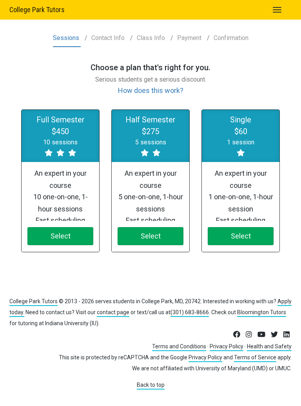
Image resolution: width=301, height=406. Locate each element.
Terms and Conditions (179, 346)
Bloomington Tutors (261, 312)
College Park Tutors (37, 9)
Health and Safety (269, 346)
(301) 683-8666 (189, 312)
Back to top (151, 385)
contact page (113, 312)
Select (61, 236)
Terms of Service (255, 357)
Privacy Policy (226, 346)
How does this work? (150, 90)
